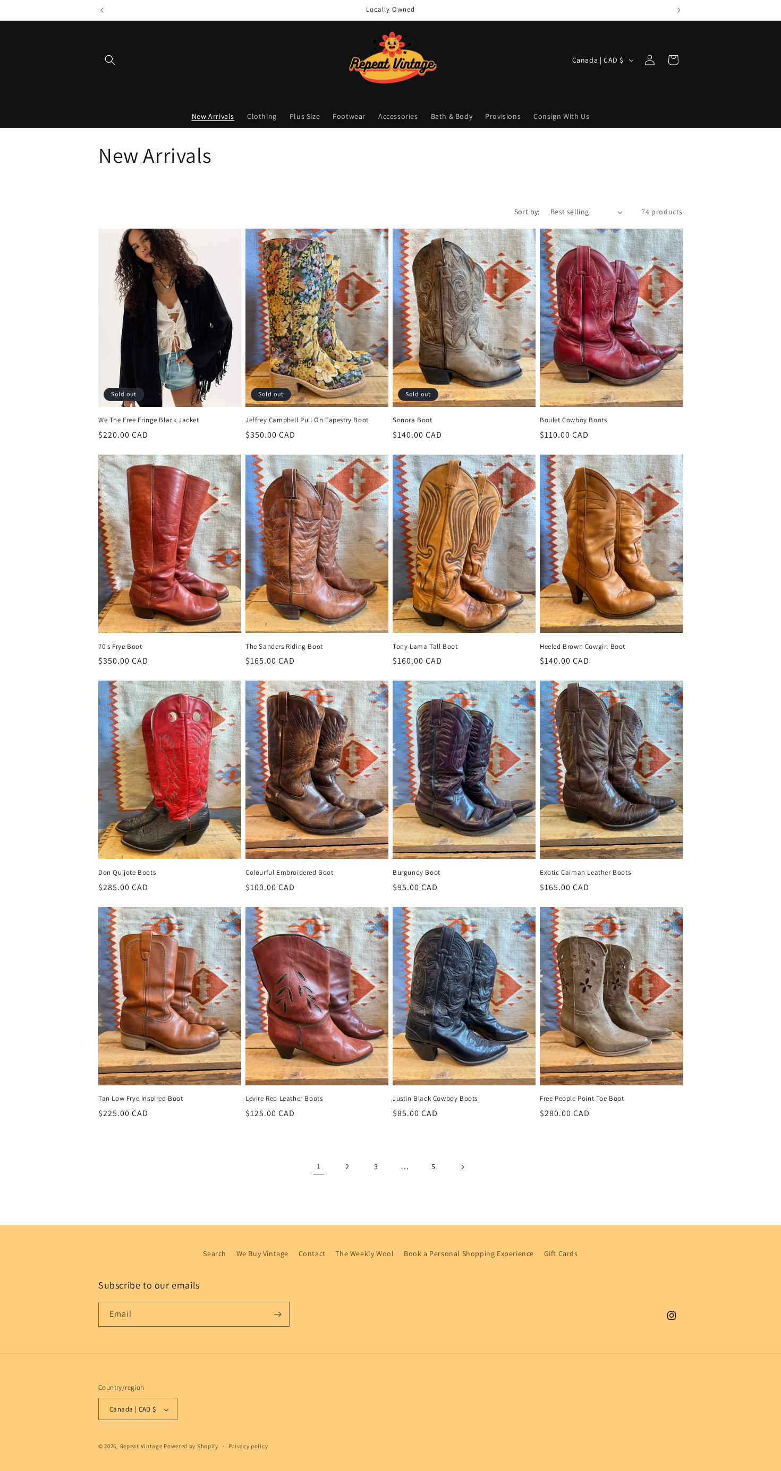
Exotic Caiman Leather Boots (585, 872)
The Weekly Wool (364, 1253)
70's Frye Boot (120, 646)
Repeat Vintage (141, 1446)
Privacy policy (248, 1446)
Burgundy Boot (416, 872)
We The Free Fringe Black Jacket (148, 420)
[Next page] (462, 1167)
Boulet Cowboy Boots (573, 420)
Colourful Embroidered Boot (289, 872)
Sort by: (527, 211)
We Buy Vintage (262, 1253)
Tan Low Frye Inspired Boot (140, 1098)
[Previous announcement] (102, 10)
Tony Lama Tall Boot (425, 646)
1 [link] (319, 1166)
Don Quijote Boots (127, 872)
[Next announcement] (679, 10)
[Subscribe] (277, 1314)
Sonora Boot (412, 420)
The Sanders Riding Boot (284, 646)
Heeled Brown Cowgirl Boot (582, 646)
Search (214, 1253)
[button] (110, 60)
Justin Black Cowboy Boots (435, 1098)
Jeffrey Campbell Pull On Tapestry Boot (307, 420)
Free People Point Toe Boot (582, 1098)
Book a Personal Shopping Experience (469, 1253)
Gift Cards (561, 1253)
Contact (312, 1253)
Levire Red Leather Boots (283, 1098)
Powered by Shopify (191, 1446)
